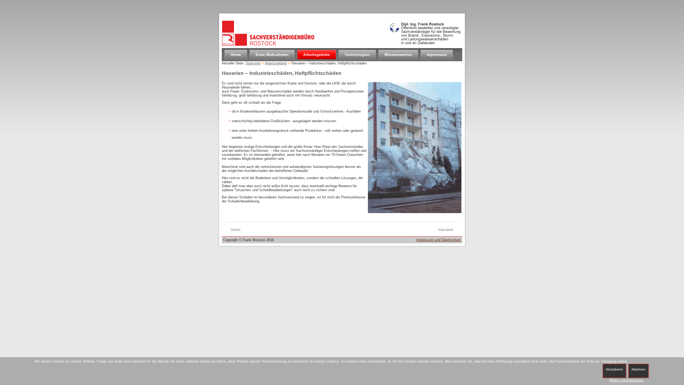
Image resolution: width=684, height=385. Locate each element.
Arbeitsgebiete (316, 54)
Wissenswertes (398, 54)
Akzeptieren (614, 369)
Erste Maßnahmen (272, 54)
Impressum (437, 54)
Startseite (253, 63)
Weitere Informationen (626, 380)
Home (236, 54)
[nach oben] (445, 229)
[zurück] (235, 229)
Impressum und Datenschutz (438, 240)
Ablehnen (638, 369)
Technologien (357, 54)
